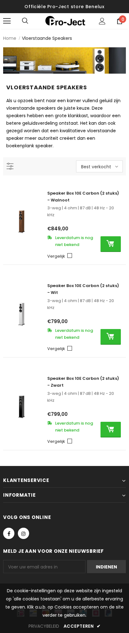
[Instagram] (23, 533)
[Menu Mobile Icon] (7, 21)
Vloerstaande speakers (47, 38)
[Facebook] (8, 533)
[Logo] (65, 20)
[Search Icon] (31, 21)
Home (9, 38)
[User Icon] (102, 21)
